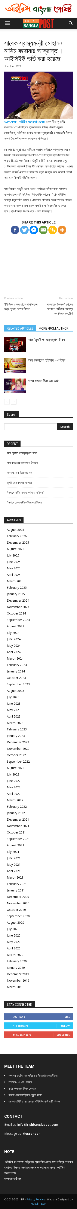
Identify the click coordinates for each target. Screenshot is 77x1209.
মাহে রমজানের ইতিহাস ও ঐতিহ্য (46, 360)
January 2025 (16, 594)
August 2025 (15, 549)
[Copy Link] (52, 230)
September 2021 (18, 839)
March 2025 (15, 581)
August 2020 (15, 922)
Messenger (31, 1133)
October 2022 (16, 755)
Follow (65, 1025)
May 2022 (14, 787)
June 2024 (14, 639)
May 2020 (14, 942)
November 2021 (18, 826)
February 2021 (17, 884)
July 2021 (13, 852)
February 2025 (17, 587)
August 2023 (15, 691)
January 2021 (16, 890)
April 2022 (14, 794)
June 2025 (14, 562)
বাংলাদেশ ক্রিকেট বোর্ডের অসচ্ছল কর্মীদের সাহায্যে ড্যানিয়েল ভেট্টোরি (60, 309)
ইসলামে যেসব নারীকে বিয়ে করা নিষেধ (24, 502)
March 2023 (15, 723)
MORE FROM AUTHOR (53, 328)
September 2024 (18, 620)
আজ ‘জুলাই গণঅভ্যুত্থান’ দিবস (46, 340)
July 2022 (13, 774)
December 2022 (18, 742)
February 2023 (17, 729)
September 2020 (18, 916)
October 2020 (16, 910)
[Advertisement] (38, 261)
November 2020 (18, 903)
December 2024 (18, 600)
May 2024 (14, 645)
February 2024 (17, 665)
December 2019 (18, 974)
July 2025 (13, 555)
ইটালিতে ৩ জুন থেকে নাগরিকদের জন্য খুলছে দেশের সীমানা (20, 307)
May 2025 (14, 568)
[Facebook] (15, 230)
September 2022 (18, 761)
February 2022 (17, 806)
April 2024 (14, 652)
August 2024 (15, 626)
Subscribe (63, 1034)
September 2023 (18, 684)
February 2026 (17, 536)
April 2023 (14, 716)
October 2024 (16, 613)
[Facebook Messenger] (34, 230)
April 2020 (14, 948)
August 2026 (15, 530)
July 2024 (13, 633)
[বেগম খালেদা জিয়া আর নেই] (15, 386)
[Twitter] (24, 230)
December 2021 (18, 819)
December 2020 (18, 897)
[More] (62, 230)
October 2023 (16, 678)
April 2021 (14, 871)
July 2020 (13, 929)
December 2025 (18, 542)
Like (67, 1016)
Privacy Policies (36, 1199)
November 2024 (18, 607)
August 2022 (15, 768)
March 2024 (15, 658)
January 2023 (16, 736)
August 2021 (15, 845)
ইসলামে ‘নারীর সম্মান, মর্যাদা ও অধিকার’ (25, 492)
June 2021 (14, 858)
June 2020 (14, 935)
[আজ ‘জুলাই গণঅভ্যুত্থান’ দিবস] (15, 344)
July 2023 (13, 697)
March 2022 (15, 800)
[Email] (43, 230)
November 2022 (18, 749)
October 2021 (16, 832)
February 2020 (17, 961)
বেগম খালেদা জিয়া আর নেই (43, 381)
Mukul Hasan (38, 1204)
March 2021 (15, 877)
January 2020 (16, 968)
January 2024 (16, 671)
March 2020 (15, 955)
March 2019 (15, 987)
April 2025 (14, 575)
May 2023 (14, 710)
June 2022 (14, 781)
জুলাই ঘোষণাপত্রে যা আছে (19, 482)
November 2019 (18, 980)
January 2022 (16, 813)
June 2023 (14, 703)
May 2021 (14, 864)
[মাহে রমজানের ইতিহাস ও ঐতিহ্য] (15, 365)
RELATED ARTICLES (20, 328)
